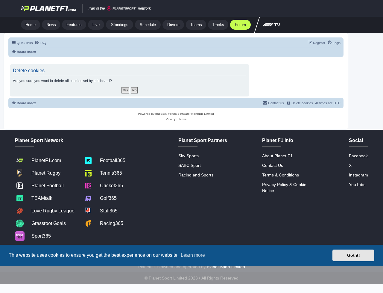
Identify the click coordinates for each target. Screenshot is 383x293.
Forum (240, 24)
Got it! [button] (353, 255)
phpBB (160, 113)
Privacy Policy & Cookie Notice (284, 187)
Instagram (358, 175)
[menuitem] (40, 42)
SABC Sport (189, 165)
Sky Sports (188, 155)
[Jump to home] (48, 8)
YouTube (357, 184)
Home (30, 24)
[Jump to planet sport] (122, 8)
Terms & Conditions (280, 175)
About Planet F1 (277, 155)
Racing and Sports (195, 175)
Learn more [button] (193, 255)
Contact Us (272, 165)
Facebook (358, 155)
